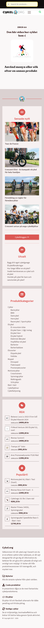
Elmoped (14, 361)
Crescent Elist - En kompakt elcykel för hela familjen (21, 171)
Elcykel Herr (16, 333)
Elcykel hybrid (16, 336)
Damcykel (15, 315)
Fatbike (14, 356)
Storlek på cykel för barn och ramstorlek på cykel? (19, 278)
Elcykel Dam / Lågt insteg (21, 330)
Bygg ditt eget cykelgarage (18, 262)
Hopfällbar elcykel (18, 341)
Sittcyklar (15, 382)
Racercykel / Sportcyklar (21, 321)
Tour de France (11, 143)
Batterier (14, 344)
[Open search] (40, 12)
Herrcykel (15, 318)
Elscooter (12, 350)
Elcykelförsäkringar (15, 265)
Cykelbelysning (14, 390)
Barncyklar (15, 310)
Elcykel (11, 324)
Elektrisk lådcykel (18, 338)
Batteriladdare (17, 347)
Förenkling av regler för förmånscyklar (15, 199)
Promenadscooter (18, 367)
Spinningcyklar (17, 376)
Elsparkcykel (16, 353)
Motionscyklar (14, 370)
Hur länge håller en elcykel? (18, 268)
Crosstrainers (16, 373)
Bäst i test (12, 385)
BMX (12, 312)
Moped (11, 359)
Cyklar (10, 307)
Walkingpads (16, 379)
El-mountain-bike (18, 327)
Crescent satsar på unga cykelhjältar (21, 226)
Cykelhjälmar (13, 388)
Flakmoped (15, 364)
